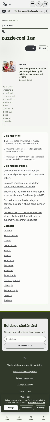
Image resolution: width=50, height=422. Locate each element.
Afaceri (7, 240)
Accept (11, 408)
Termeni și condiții (25, 385)
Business (8, 265)
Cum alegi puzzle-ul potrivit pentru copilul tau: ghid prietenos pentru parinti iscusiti (32, 72)
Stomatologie (11, 290)
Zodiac (7, 255)
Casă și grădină (12, 280)
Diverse (8, 230)
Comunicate (10, 245)
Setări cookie (25, 391)
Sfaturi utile (10, 275)
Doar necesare (26, 408)
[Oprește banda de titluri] (46, 11)
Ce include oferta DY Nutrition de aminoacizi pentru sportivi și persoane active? (25, 158)
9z (10, 4)
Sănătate (8, 270)
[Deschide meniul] (32, 4)
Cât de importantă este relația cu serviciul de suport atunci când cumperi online (24, 204)
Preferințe (41, 408)
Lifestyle (8, 285)
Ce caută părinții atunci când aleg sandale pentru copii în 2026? (24, 150)
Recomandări (11, 235)
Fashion (8, 300)
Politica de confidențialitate (25, 371)
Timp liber (9, 260)
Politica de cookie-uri (25, 378)
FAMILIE (22, 64)
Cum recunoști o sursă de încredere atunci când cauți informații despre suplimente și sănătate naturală (23, 216)
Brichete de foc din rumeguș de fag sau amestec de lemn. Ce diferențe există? (22, 142)
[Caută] (39, 4)
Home (4, 20)
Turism (7, 250)
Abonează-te (23, 345)
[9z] (5, 4)
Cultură (8, 295)
